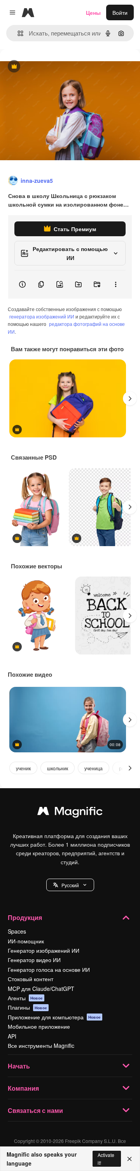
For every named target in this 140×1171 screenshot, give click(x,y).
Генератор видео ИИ (34, 960)
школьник (57, 768)
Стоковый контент (30, 979)
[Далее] (130, 398)
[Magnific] (70, 813)
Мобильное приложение (39, 1026)
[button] (70, 885)
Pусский (70, 885)
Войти (120, 12)
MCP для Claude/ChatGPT (41, 988)
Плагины (27, 1007)
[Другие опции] (115, 284)
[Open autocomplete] (17, 33)
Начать (19, 1065)
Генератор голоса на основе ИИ (49, 969)
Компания (23, 1088)
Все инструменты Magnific (41, 1045)
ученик (23, 768)
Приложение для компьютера (54, 1017)
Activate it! (106, 1159)
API (12, 1036)
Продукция (25, 917)
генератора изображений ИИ (41, 316)
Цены (93, 12)
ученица (93, 768)
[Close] (129, 1159)
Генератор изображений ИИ (43, 950)
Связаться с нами (35, 1110)
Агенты (25, 998)
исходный (52, 67)
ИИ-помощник (26, 941)
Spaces (17, 931)
